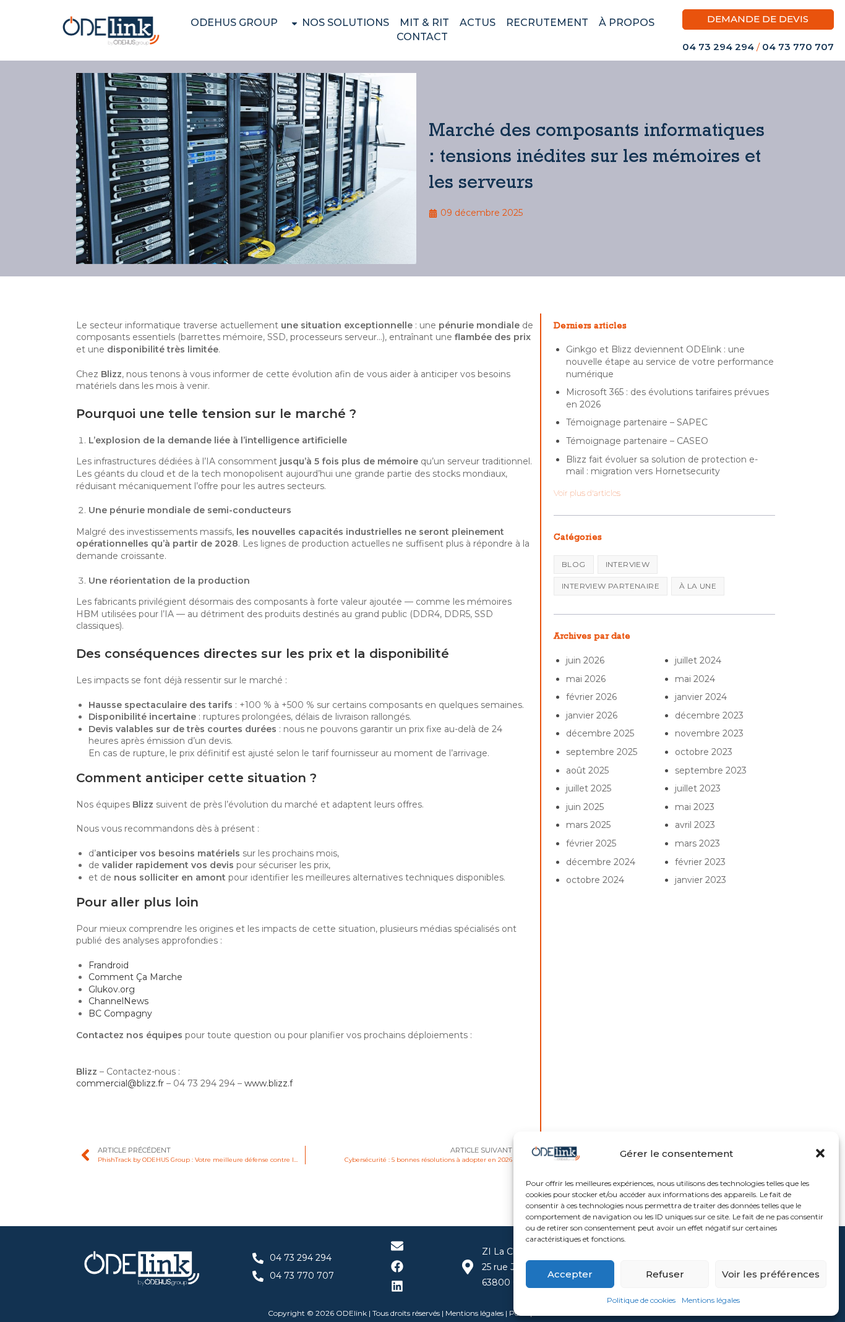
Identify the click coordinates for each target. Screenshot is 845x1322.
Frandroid (108, 965)
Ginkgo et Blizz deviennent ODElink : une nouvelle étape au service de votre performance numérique (670, 361)
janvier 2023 (700, 879)
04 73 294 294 (718, 47)
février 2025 (591, 843)
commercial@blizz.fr (120, 1083)
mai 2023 (694, 806)
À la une (697, 586)
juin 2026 (585, 660)
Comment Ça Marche (135, 977)
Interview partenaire (610, 586)
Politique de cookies (641, 1300)
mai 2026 (586, 678)
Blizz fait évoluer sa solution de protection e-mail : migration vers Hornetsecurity (662, 465)
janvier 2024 (701, 696)
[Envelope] (397, 1246)
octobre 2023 (703, 751)
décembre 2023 (709, 715)
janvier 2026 (591, 715)
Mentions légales (711, 1300)
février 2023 (700, 862)
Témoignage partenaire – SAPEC (637, 422)
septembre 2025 (601, 751)
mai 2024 (695, 678)
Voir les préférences (771, 1274)
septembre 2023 (711, 770)
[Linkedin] (397, 1286)
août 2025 (587, 770)
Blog (574, 564)
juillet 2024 (698, 660)
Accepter (570, 1274)
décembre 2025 (600, 733)
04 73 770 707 (798, 47)
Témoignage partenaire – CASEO (637, 440)
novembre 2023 (709, 733)
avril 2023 (695, 824)
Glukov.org (111, 989)
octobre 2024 (595, 879)
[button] (820, 1153)
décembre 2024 (600, 862)
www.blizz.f (268, 1083)
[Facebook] (397, 1266)
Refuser (665, 1274)
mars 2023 (697, 843)
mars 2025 (588, 824)
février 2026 (591, 696)
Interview (628, 564)
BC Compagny (121, 1013)
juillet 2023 (698, 788)
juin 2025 (585, 806)
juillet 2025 (588, 788)
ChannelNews (118, 1001)
